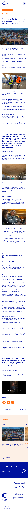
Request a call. (19, 483)
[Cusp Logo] (6, 3)
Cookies (3, 506)
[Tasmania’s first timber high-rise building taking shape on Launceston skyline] (13, 434)
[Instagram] (23, 487)
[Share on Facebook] (12, 402)
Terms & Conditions (9, 506)
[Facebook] (19, 487)
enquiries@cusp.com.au (18, 494)
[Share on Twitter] (8, 402)
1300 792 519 (17, 493)
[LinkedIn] (16, 487)
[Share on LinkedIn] (4, 402)
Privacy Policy (16, 506)
